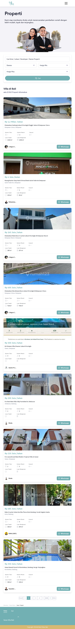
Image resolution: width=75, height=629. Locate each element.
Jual (12, 611)
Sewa (5, 611)
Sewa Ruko (12, 605)
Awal (20, 598)
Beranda (6, 605)
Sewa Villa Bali (9, 620)
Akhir (54, 598)
